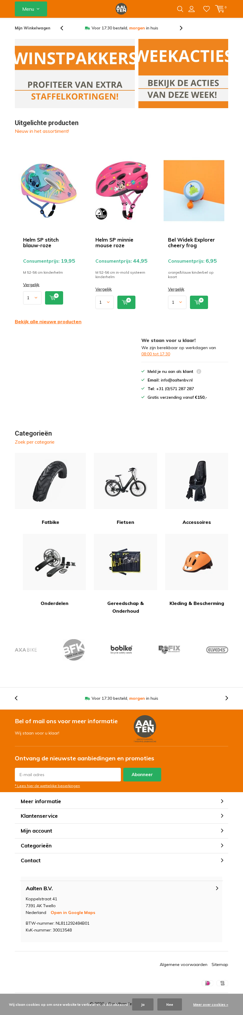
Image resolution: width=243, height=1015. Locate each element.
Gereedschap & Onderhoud (125, 607)
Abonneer (142, 774)
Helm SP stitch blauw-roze (41, 242)
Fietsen (125, 522)
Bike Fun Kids (73, 650)
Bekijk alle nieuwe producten (48, 321)
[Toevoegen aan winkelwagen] (54, 298)
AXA (26, 650)
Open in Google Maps (73, 912)
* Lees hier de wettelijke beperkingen (47, 786)
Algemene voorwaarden (183, 964)
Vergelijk (31, 284)
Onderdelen (54, 603)
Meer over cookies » (210, 1004)
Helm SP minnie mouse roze (114, 242)
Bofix (169, 650)
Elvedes (217, 650)
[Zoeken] (180, 9)
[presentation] (64, 28)
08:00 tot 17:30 (155, 354)
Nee (169, 1004)
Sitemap (220, 964)
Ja (143, 1004)
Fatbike (50, 522)
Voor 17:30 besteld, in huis (125, 28)
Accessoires (197, 522)
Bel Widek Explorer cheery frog (191, 242)
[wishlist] (206, 9)
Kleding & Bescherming (197, 603)
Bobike (121, 650)
